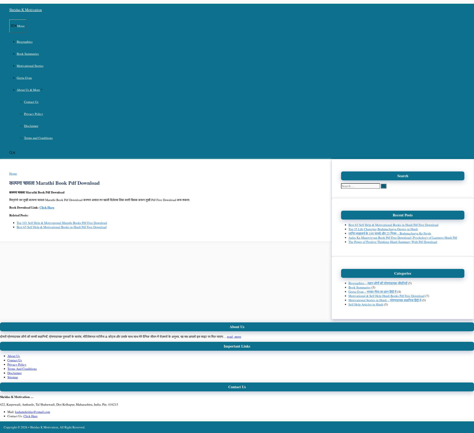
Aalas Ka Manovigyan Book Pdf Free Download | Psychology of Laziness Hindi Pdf (402, 237)
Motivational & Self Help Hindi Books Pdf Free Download (386, 296)
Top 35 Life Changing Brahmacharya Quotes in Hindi (383, 229)
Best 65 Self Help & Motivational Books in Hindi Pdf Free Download (62, 227)
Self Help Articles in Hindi (365, 304)
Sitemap (12, 377)
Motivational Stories (30, 66)
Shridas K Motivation (25, 9)
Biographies (25, 42)
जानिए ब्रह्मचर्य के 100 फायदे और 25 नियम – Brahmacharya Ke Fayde (389, 233)
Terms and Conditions (38, 138)
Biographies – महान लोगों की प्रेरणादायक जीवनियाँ (377, 283)
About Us (13, 356)
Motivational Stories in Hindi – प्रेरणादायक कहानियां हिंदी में (384, 300)
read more (234, 336)
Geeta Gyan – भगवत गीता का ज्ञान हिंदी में (372, 291)
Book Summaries (28, 54)
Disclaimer (31, 126)
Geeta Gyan (24, 78)
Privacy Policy (33, 114)
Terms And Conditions (22, 369)
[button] (12, 153)
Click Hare (46, 207)
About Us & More (28, 90)
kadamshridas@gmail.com (32, 412)
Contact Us (31, 102)
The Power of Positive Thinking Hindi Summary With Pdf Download (392, 242)
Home (13, 173)
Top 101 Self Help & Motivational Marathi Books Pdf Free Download (62, 223)
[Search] (383, 186)
